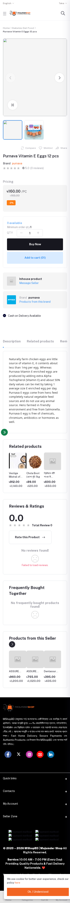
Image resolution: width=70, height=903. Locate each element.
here (17, 882)
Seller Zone (10, 816)
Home (6, 28)
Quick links (10, 778)
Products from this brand (35, 301)
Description (12, 341)
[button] (10, 77)
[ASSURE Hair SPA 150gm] (17, 659)
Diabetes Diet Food (23, 28)
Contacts (9, 791)
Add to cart (35, 257)
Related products (40, 341)
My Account (10, 803)
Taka (61, 3)
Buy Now (35, 244)
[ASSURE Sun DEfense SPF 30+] (35, 659)
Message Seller (29, 283)
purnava (17, 163)
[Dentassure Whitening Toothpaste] (52, 659)
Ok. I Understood (38, 891)
